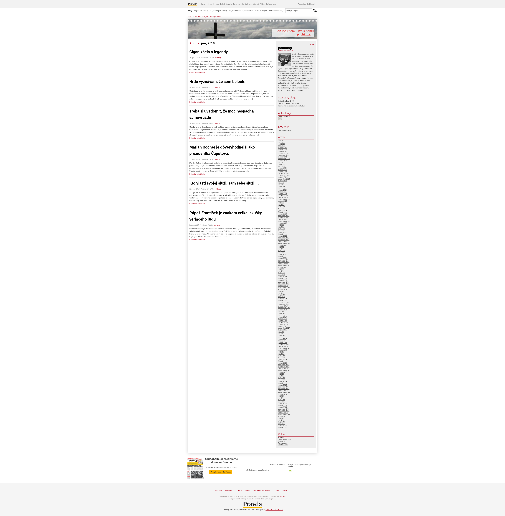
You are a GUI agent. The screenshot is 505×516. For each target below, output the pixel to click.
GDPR (284, 490)
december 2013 (283, 409)
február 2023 (282, 212)
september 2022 (284, 221)
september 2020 (284, 265)
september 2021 (284, 243)
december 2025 (283, 153)
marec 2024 (282, 190)
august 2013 (282, 416)
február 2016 (282, 361)
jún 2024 (281, 184)
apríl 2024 (281, 188)
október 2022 (283, 219)
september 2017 (284, 328)
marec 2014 (282, 403)
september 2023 (284, 199)
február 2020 (282, 278)
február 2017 (282, 341)
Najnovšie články (201, 10)
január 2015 (282, 385)
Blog (190, 10)
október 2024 (283, 177)
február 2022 (282, 234)
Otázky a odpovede (242, 490)
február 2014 (282, 405)
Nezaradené (282, 130)
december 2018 (283, 302)
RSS (312, 44)
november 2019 (283, 284)
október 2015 (283, 368)
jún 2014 (281, 398)
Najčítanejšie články (218, 10)
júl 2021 (281, 247)
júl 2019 (281, 291)
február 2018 (282, 319)
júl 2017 (281, 332)
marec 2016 (282, 359)
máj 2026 (281, 144)
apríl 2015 (281, 379)
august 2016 (282, 350)
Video (262, 4)
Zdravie (229, 4)
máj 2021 (281, 251)
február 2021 (282, 256)
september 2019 (284, 287)
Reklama (228, 490)
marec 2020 (282, 276)
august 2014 (282, 394)
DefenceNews (271, 4)
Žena (235, 4)
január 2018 (282, 321)
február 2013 (282, 427)
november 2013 (283, 411)
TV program (282, 443)
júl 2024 (281, 183)
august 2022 (282, 223)
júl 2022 (281, 225)
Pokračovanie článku (197, 72)
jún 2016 (281, 354)
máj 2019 (281, 295)
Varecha (241, 4)
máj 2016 (281, 356)
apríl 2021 (281, 253)
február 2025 (282, 170)
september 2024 (284, 179)
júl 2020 (281, 269)
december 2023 (283, 195)
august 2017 (282, 330)
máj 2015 (281, 378)
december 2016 (283, 345)
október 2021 (283, 241)
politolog (218, 58)
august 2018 (282, 310)
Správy (203, 4)
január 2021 (282, 258)
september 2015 (284, 370)
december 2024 (283, 173)
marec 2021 (282, 254)
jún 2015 (281, 376)
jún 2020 (281, 271)
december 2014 (283, 387)
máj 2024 (281, 186)
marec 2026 (282, 148)
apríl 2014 (281, 402)
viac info (283, 496)
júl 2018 (281, 311)
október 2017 (283, 326)
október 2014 (283, 391)
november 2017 (283, 324)
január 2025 (282, 172)
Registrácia (302, 4)
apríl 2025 (281, 166)
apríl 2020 (281, 275)
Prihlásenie (311, 4)
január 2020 (282, 280)
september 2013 (284, 414)
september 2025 (284, 159)
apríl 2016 (281, 357)
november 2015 (283, 367)
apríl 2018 (281, 315)
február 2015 (282, 383)
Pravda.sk (281, 441)
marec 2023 (282, 210)
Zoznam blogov (260, 10)
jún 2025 (281, 162)
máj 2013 (281, 422)
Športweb (211, 4)
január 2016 (282, 363)
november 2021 (283, 240)
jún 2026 (281, 142)
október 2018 (283, 306)
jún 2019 (281, 293)
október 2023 (283, 197)
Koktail (222, 4)
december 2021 (283, 238)
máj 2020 (281, 273)
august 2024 (282, 181)
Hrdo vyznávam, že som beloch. (217, 81)
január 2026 (282, 151)
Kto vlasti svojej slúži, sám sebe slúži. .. (224, 183)
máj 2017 (281, 335)
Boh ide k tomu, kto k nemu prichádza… (209, 17)
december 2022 (283, 216)
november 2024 (283, 175)
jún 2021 (281, 249)
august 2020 (282, 267)
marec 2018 (282, 317)
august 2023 (282, 201)
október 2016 (283, 346)
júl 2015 (281, 374)
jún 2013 (281, 420)
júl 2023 (281, 203)
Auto (217, 4)
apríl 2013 (281, 424)
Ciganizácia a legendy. (209, 51)
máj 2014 (281, 400)
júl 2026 (281, 140)
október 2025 (283, 157)
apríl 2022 (281, 230)
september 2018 (284, 308)
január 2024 (282, 194)
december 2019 (283, 282)
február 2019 (282, 300)
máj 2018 (281, 313)
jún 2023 (281, 205)
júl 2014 (281, 396)
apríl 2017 (281, 337)
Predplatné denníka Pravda (221, 472)
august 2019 (282, 289)
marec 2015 (282, 381)
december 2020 (283, 260)
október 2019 (283, 286)
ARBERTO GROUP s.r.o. (274, 510)
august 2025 (282, 161)
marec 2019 (282, 299)
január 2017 (282, 343)
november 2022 (283, 218)
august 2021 (282, 245)
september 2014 (284, 392)
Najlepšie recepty (284, 439)
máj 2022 (281, 229)
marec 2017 (282, 339)
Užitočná (256, 4)
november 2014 (283, 389)
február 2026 (282, 149)
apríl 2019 (281, 297)
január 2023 (282, 214)
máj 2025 (281, 164)
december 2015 (283, 365)
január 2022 (282, 236)
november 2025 (283, 155)
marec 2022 (282, 232)
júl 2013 (281, 418)
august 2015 (282, 372)
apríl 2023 (281, 208)
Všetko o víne (283, 445)
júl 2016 (281, 352)
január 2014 (282, 407)
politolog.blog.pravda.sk (285, 50)
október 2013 (283, 413)
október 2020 (283, 264)
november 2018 (283, 304)
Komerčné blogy (276, 10)
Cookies (276, 490)
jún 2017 (281, 333)
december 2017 (283, 322)
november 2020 (283, 262)
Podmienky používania (261, 490)
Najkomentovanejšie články (240, 10)
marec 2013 (282, 425)
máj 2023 (281, 207)
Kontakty (218, 490)
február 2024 (282, 192)
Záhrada (248, 4)
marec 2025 (282, 168)
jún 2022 (281, 227)
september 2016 (284, 348)
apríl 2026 (281, 146)
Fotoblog (281, 437)
